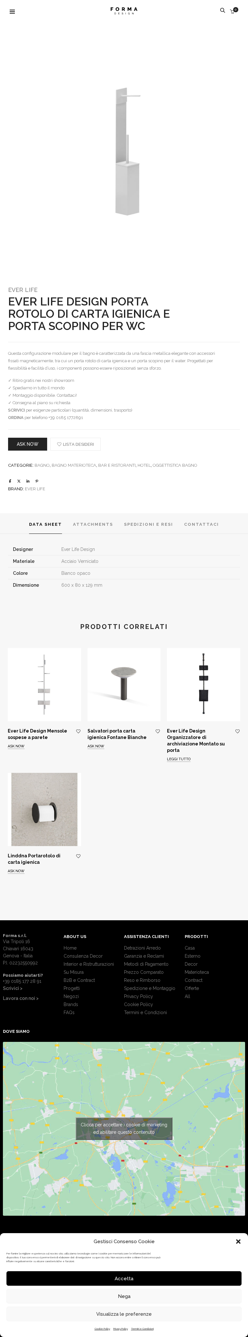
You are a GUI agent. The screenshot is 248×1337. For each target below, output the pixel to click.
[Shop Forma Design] (124, 12)
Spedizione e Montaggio (149, 988)
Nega (124, 1296)
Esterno (193, 956)
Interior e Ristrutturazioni (89, 964)
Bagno (42, 465)
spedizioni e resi (148, 524)
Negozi (71, 996)
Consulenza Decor (83, 956)
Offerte (192, 988)
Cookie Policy (102, 1328)
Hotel (144, 465)
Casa (190, 948)
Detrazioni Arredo (142, 948)
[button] (238, 1241)
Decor (191, 964)
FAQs (69, 1012)
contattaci (201, 524)
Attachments (93, 524)
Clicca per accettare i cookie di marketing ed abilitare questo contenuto (124, 1128)
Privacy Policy (120, 1328)
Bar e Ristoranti (117, 465)
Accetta (124, 1279)
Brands (71, 1004)
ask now (27, 444)
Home (70, 948)
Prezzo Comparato (144, 972)
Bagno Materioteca (74, 465)
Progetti (72, 988)
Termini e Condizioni (142, 1328)
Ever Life (22, 289)
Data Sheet (45, 524)
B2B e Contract (79, 980)
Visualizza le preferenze (124, 1314)
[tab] (45, 524)
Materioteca (197, 972)
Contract (193, 980)
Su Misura (74, 972)
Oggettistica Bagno (175, 465)
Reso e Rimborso (142, 980)
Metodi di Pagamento (146, 964)
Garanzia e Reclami (144, 956)
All (187, 996)
